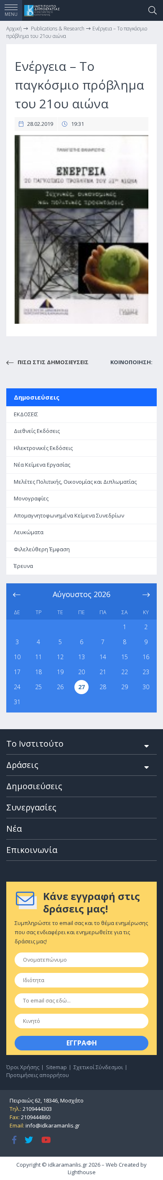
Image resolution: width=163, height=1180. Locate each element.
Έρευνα (23, 566)
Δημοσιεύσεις (36, 397)
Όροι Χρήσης (22, 1067)
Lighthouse (82, 1172)
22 (124, 672)
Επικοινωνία (31, 849)
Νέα (14, 828)
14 (102, 657)
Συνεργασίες (31, 807)
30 (146, 687)
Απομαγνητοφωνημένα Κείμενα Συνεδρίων (69, 515)
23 (146, 672)
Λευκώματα (28, 532)
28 (102, 687)
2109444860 (35, 1117)
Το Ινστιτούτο (35, 743)
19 (60, 672)
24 (17, 687)
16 (146, 657)
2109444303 (37, 1108)
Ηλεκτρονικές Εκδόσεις (43, 448)
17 (17, 672)
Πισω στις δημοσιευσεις (52, 362)
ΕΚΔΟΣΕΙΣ (26, 414)
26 (60, 687)
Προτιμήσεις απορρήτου (37, 1075)
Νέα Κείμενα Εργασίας (42, 464)
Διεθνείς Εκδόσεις (37, 431)
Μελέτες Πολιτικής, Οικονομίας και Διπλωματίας (75, 481)
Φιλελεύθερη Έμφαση (42, 549)
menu (11, 14)
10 (17, 657)
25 (38, 687)
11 (38, 657)
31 (17, 702)
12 (60, 657)
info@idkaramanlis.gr (52, 1125)
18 (38, 672)
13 (81, 657)
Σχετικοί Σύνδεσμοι (98, 1067)
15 (124, 657)
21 (102, 672)
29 (124, 687)
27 (81, 687)
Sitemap (56, 1067)
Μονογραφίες (31, 498)
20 (81, 672)
